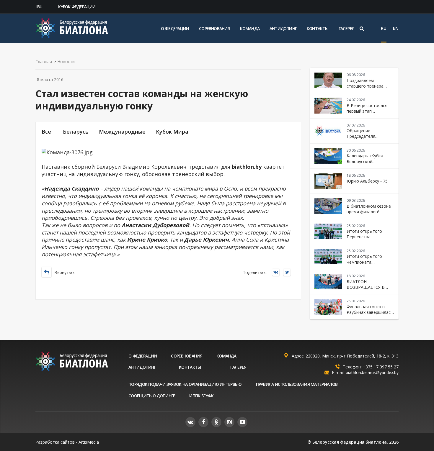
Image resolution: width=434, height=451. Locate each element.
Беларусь (76, 131)
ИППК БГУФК (201, 395)
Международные (122, 131)
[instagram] (229, 422)
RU (383, 28)
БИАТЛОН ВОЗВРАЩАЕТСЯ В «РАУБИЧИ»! (366, 287)
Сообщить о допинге (151, 395)
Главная (43, 61)
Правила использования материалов (297, 384)
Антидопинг (283, 28)
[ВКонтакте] (277, 272)
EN (396, 28)
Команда (250, 28)
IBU (39, 6)
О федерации (175, 28)
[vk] (190, 422)
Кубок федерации (77, 6)
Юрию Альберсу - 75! (368, 181)
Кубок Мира (172, 131)
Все (46, 131)
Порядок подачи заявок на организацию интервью (185, 384)
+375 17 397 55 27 (381, 367)
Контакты (318, 28)
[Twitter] (288, 272)
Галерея (346, 28)
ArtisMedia (89, 442)
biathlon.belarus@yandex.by (372, 372)
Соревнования (214, 28)
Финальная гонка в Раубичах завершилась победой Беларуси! (370, 312)
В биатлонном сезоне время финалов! (369, 208)
